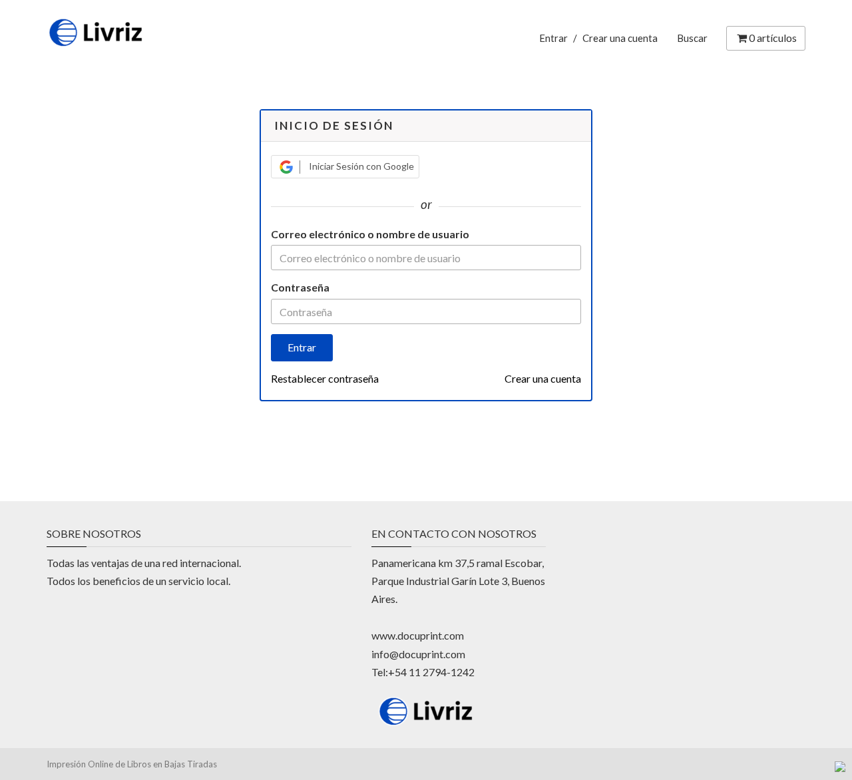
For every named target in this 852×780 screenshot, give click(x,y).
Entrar (553, 38)
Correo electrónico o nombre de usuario (370, 234)
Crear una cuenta (620, 38)
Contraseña (300, 287)
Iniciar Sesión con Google (360, 166)
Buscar (692, 38)
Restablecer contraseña (325, 378)
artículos (773, 37)
